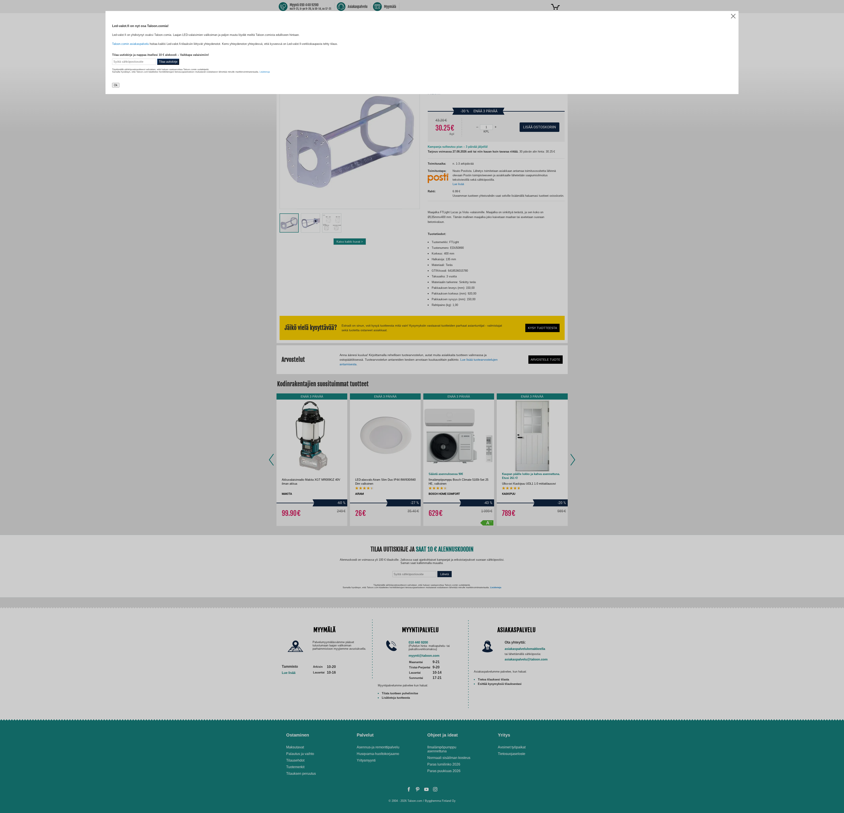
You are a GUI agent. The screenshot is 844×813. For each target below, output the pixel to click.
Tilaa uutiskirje (168, 61)
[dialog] (422, 406)
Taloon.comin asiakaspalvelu (130, 43)
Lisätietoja (265, 72)
